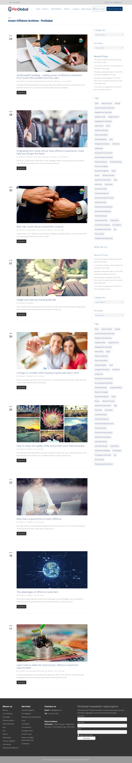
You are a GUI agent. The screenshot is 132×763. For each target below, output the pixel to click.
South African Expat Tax (102, 193)
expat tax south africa (101, 130)
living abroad (99, 148)
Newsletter (30, 303)
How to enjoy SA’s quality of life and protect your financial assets (50, 445)
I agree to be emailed (86, 735)
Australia (117, 103)
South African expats (101, 189)
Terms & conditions (9, 741)
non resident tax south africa (103, 153)
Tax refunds (25, 724)
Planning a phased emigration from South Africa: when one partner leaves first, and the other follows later (108, 80)
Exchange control (27, 731)
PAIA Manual (7, 744)
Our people (6, 717)
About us (5, 710)
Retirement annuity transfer (103, 180)
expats (108, 126)
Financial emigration (28, 710)
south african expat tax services (104, 198)
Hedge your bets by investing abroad (36, 299)
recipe (113, 171)
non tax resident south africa (103, 157)
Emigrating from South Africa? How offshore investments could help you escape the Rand (50, 152)
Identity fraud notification (10, 748)
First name (80, 716)
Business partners (8, 720)
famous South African (101, 135)
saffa (115, 180)
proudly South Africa (116, 162)
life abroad (116, 144)
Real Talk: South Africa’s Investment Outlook (40, 226)
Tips (115, 229)
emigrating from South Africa (103, 121)
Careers (5, 734)
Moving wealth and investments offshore (46, 81)
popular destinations (101, 162)
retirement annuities (108, 175)
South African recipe (101, 216)
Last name (80, 722)
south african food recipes (103, 211)
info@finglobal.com (117, 2)
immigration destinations (102, 144)
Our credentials (7, 714)
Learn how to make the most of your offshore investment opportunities (47, 666)
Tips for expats (99, 234)
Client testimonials (8, 724)
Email (79, 729)
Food (111, 139)
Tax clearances (26, 727)
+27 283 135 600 (53, 714)
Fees (4, 727)
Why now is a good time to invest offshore (39, 518)
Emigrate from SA (113, 117)
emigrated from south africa (103, 112)
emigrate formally (100, 117)
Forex (23, 720)
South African (109, 184)
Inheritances (26, 744)
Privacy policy (7, 738)
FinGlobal (22, 81)
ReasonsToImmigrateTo (102, 171)
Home (10, 2)
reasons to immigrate (101, 166)
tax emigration (117, 225)
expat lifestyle (99, 126)
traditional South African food (103, 238)
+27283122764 (108, 2)
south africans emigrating (102, 225)
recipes (97, 175)
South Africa (98, 184)
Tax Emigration (26, 714)
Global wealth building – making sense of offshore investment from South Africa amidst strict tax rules (49, 76)
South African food (100, 202)
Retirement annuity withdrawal (31, 717)
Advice (97, 103)
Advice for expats (107, 103)
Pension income (27, 734)
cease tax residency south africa (104, 108)
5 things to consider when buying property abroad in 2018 (48, 372)
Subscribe (86, 738)
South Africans (114, 220)
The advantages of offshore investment (37, 592)
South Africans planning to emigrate (44, 157)
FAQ (4, 731)
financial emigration (100, 139)
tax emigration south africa (103, 229)
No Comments (66, 81)
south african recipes (101, 220)
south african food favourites (103, 207)
